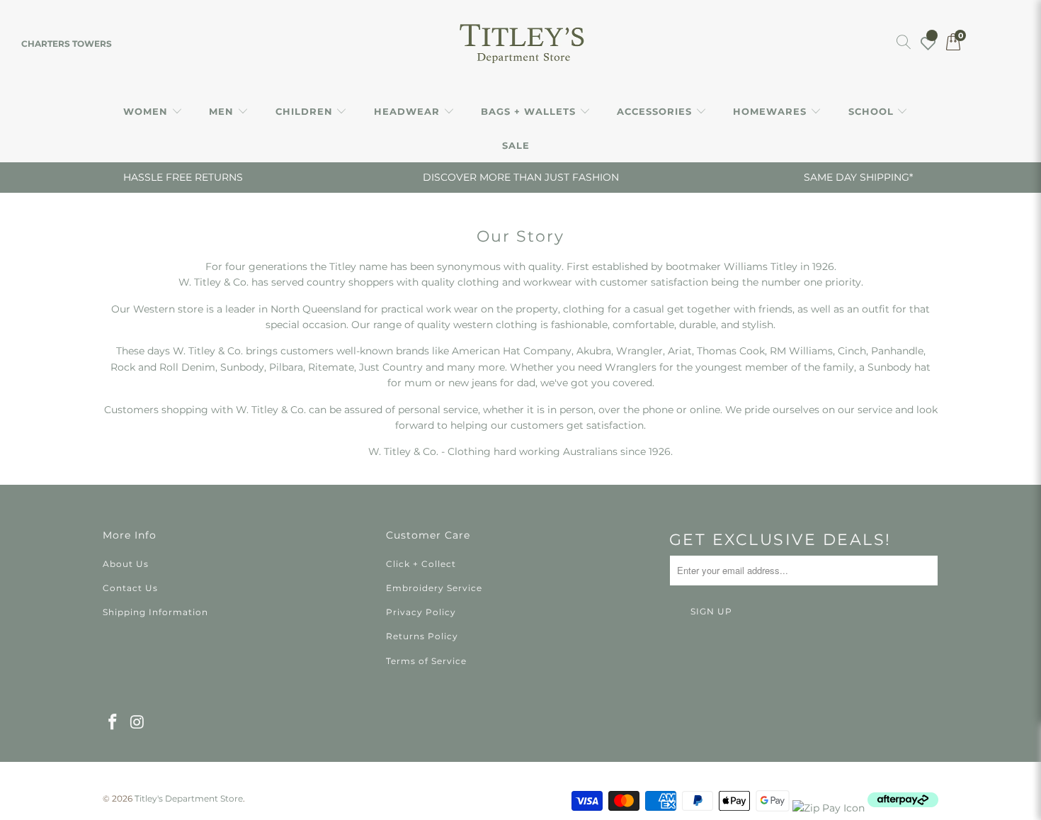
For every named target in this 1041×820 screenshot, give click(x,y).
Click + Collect (421, 563)
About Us (126, 563)
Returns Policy (422, 636)
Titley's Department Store (189, 798)
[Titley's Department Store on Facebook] (113, 723)
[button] (153, 112)
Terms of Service (426, 661)
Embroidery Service (434, 588)
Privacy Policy (421, 612)
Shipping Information (155, 612)
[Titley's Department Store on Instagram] (138, 723)
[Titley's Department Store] (520, 44)
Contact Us (130, 588)
